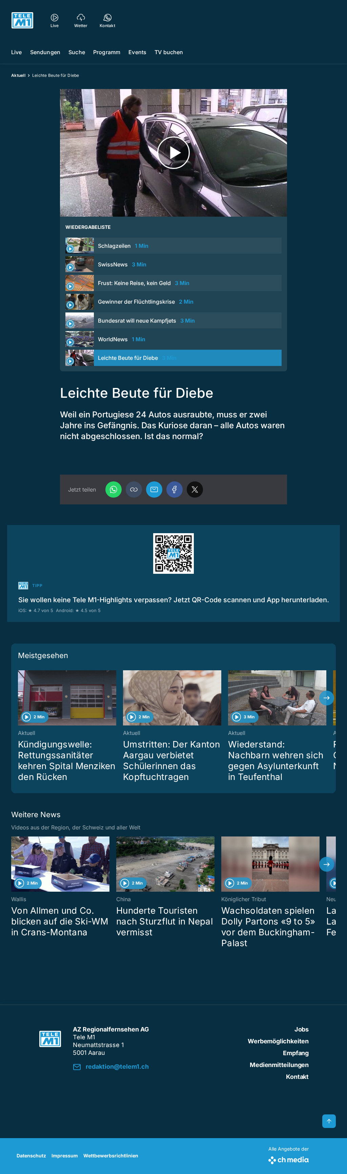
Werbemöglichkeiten (278, 1041)
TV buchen (169, 52)
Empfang (296, 1053)
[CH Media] (288, 1159)
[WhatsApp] (113, 489)
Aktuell (18, 75)
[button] (134, 489)
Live (16, 52)
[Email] (154, 489)
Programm (106, 52)
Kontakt (297, 1076)
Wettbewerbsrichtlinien (110, 1155)
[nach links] (20, 698)
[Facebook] (174, 489)
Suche (76, 52)
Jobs (301, 1029)
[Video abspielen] (173, 153)
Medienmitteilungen (279, 1064)
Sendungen (45, 52)
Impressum (65, 1155)
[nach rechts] (326, 698)
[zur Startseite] (22, 20)
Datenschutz (31, 1155)
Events (137, 52)
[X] (195, 489)
